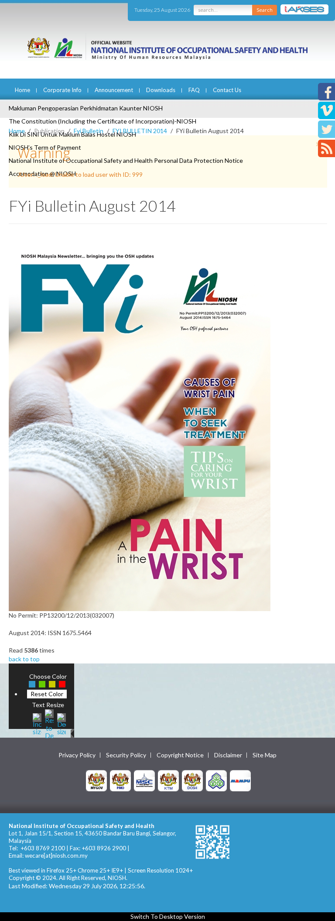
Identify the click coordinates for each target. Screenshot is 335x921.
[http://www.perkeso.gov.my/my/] (216, 780)
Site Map (265, 755)
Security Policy (126, 755)
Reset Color (47, 694)
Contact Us (227, 89)
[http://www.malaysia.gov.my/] (96, 780)
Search (264, 10)
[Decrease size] (61, 723)
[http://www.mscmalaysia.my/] (144, 780)
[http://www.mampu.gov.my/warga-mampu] (240, 780)
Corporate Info (62, 89)
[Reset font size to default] (49, 723)
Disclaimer (228, 755)
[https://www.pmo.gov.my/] (120, 780)
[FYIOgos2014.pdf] (139, 425)
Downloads (160, 89)
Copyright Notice (180, 755)
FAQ (194, 89)
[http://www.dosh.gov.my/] (192, 780)
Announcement (114, 89)
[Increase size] (37, 723)
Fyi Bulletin (88, 130)
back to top (24, 659)
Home (22, 89)
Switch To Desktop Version (167, 916)
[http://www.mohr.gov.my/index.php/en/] (168, 780)
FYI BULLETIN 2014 (140, 130)
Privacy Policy (77, 755)
